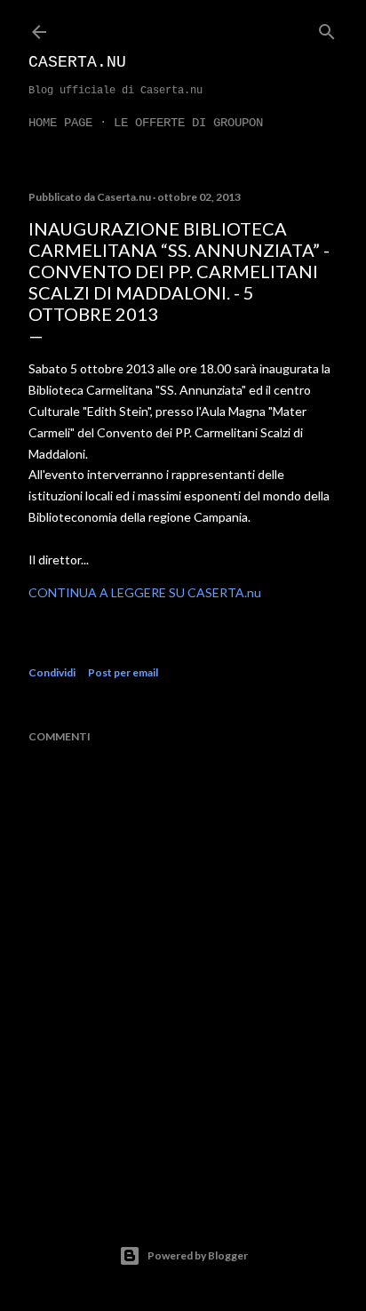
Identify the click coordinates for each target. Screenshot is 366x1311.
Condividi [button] (52, 672)
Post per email (123, 672)
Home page (60, 123)
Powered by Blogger (197, 1255)
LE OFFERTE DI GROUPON (188, 123)
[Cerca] (327, 28)
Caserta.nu (77, 62)
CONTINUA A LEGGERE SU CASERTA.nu (144, 592)
